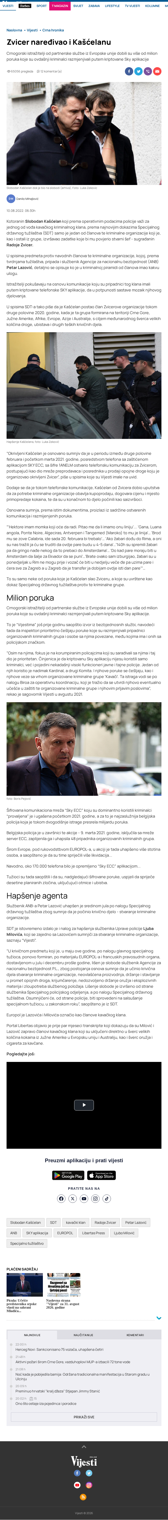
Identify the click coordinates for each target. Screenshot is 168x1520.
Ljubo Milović (124, 1233)
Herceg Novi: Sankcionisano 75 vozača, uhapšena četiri (59, 1349)
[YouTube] (84, 1199)
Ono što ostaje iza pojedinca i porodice (46, 1403)
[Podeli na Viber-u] (148, 71)
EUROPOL (65, 1233)
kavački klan (76, 1222)
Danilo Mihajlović (27, 199)
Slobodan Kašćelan (25, 1222)
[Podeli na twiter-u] (138, 71)
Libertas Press (93, 1233)
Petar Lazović (136, 1222)
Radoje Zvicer (105, 1222)
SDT (53, 1222)
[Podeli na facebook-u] (129, 71)
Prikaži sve (84, 1417)
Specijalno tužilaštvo (27, 1243)
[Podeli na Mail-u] (157, 71)
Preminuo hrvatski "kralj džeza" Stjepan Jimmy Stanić (58, 1391)
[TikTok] (107, 1199)
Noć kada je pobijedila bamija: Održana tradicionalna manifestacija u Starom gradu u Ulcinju (83, 1376)
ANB (13, 1233)
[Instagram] (95, 1199)
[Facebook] (61, 1199)
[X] (72, 1199)
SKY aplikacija (37, 1233)
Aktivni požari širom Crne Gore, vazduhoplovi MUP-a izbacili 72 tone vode (73, 1362)
